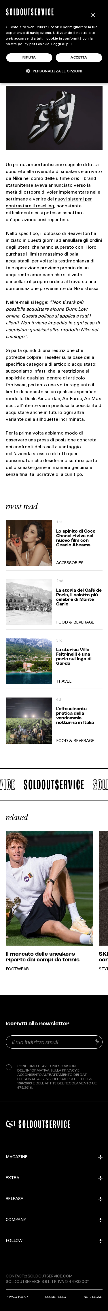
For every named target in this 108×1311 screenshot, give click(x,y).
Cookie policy (55, 1297)
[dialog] (54, 41)
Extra (12, 1178)
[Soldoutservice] (11, 1124)
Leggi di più (61, 44)
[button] (54, 71)
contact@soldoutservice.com (39, 1276)
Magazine (16, 1157)
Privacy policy (17, 1297)
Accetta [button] (79, 57)
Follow (14, 1241)
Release (14, 1199)
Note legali (93, 1297)
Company (16, 1220)
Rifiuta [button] (29, 57)
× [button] (93, 15)
